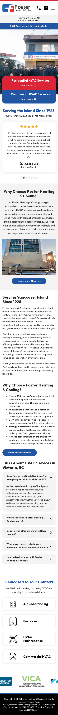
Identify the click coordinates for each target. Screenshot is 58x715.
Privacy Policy (34, 702)
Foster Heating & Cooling (32, 699)
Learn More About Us (32, 280)
